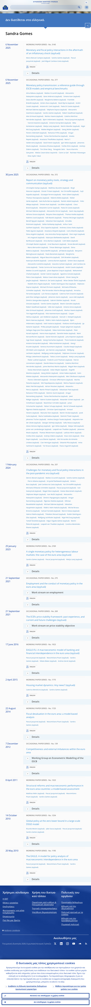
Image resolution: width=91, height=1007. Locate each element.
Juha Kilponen (71, 337)
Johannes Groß (50, 310)
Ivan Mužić (51, 494)
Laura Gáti (73, 297)
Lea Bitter (61, 204)
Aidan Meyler (55, 370)
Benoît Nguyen (31, 221)
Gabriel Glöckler (56, 300)
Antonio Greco (68, 307)
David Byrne (62, 103)
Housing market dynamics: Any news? (45, 685)
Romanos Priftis (54, 133)
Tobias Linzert (55, 356)
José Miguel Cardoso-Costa (51, 61)
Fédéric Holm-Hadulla (54, 320)
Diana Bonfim (31, 100)
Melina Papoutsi (70, 383)
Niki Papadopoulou (48, 383)
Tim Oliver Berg (46, 149)
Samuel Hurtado (47, 511)
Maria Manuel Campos (34, 58)
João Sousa (50, 829)
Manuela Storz (46, 413)
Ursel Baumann (53, 244)
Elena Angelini (31, 234)
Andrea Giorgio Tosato (55, 419)
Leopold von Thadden (61, 429)
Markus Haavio (50, 116)
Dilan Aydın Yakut (34, 156)
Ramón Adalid (66, 201)
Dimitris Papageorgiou (51, 498)
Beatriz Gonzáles (66, 304)
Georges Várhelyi (48, 423)
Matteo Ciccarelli (51, 93)
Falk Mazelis (49, 218)
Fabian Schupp (49, 406)
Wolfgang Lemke (48, 353)
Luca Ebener (43, 439)
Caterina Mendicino (33, 690)
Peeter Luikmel (33, 360)
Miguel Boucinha (46, 257)
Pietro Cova (30, 277)
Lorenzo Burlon (53, 261)
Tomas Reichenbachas (52, 136)
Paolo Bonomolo (51, 254)
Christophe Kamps (33, 188)
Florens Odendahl (33, 133)
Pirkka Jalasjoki (46, 327)
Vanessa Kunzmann (47, 347)
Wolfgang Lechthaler (45, 517)
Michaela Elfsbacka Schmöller (37, 488)
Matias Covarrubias (50, 277)
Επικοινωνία (8, 917)
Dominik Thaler (66, 416)
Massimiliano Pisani (54, 658)
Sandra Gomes (57, 58)
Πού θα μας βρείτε (11, 921)
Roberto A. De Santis (47, 280)
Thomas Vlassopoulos (34, 198)
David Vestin (48, 143)
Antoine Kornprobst (56, 123)
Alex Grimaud (31, 116)
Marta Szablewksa (45, 416)
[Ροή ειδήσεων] (86, 943)
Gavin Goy (73, 211)
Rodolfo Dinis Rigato (35, 284)
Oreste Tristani (46, 191)
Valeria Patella (31, 514)
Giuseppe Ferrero (47, 194)
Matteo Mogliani (47, 129)
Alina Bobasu (31, 93)
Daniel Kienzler (51, 337)
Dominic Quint (51, 393)
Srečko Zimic (66, 146)
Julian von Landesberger (35, 429)
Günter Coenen (46, 274)
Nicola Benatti (73, 244)
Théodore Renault (52, 514)
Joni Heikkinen (45, 317)
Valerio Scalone (45, 399)
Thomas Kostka (70, 214)
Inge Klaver (30, 340)
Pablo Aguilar (31, 231)
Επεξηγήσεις (8, 907)
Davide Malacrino (50, 363)
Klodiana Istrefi (68, 323)
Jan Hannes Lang (52, 350)
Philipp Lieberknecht (34, 356)
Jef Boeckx (63, 251)
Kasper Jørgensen (66, 327)
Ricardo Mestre (32, 829)
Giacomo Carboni (58, 264)
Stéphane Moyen (32, 494)
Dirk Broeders (66, 257)
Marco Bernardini (34, 247)
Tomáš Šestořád (32, 521)
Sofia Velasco (68, 423)
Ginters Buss (45, 103)
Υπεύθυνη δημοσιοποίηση (44, 913)
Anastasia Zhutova (46, 146)
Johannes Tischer (32, 419)
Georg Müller (67, 129)
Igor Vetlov (65, 143)
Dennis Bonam (31, 478)
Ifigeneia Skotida (32, 409)
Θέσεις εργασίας (10, 903)
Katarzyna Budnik (32, 261)
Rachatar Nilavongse (77, 153)
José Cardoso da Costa (46, 484)
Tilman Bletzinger (55, 247)
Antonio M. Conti (46, 106)
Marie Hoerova (31, 320)
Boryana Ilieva (51, 214)
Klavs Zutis (68, 436)
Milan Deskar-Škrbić (71, 280)
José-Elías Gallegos (33, 297)
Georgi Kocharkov (49, 340)
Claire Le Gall (64, 153)
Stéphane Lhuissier (69, 353)
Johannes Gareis (54, 297)
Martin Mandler (67, 126)
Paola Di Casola (66, 106)
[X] (55, 943)
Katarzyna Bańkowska (54, 237)
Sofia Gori (51, 307)
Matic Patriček (31, 386)
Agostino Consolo (66, 274)
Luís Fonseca (46, 294)
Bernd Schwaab (69, 406)
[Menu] (86, 7)
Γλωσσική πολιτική (70, 925)
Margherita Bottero (52, 100)
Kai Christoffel (66, 191)
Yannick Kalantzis (34, 123)
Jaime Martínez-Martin (51, 366)
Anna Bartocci (49, 241)
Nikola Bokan (44, 661)
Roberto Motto (56, 198)
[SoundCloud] (80, 943)
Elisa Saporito (46, 228)
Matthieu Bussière (55, 188)
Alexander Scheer (66, 399)
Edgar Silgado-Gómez (54, 521)
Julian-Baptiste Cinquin (55, 271)
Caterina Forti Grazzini (67, 294)
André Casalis (71, 267)
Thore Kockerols (70, 340)
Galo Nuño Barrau (45, 201)
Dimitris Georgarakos (34, 300)
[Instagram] (67, 943)
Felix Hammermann (53, 314)
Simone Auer (68, 96)
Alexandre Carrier (45, 208)
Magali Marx (72, 366)
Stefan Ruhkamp (48, 224)
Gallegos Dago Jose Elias (35, 330)
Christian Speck (52, 409)
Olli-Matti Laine (32, 350)
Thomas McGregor (70, 218)
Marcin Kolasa (67, 511)
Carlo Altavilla (72, 231)
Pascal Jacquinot (71, 119)
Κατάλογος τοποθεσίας (12, 930)
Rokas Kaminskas (59, 330)
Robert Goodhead (68, 113)
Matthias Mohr (31, 793)
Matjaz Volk (72, 426)
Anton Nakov (64, 373)
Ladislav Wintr (69, 433)
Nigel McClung (67, 517)
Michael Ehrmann (46, 287)
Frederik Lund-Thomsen (56, 360)
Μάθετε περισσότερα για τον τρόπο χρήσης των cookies (70, 988)
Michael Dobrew (32, 110)
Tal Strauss (47, 446)
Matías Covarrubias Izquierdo (46, 153)
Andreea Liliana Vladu (68, 228)
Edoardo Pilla (65, 442)
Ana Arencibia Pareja (53, 234)
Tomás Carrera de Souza (48, 267)
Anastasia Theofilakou (48, 139)
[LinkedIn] (61, 943)
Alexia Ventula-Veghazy (34, 426)
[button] (86, 2)
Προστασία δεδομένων (72, 903)
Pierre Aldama (33, 481)
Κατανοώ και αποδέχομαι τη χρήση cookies (47, 996)
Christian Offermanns (58, 380)
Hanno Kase (44, 333)
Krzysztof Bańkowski (54, 481)
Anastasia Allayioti (51, 231)
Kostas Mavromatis (35, 370)
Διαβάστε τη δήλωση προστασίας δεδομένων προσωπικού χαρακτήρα (27, 988)
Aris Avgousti (32, 237)
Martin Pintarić (45, 390)
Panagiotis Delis (59, 149)
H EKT (5, 899)
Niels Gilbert (67, 194)
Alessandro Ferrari (54, 211)
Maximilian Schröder (51, 403)
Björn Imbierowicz (49, 119)
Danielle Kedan (62, 333)
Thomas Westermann (47, 433)
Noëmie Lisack (31, 218)
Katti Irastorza (49, 323)
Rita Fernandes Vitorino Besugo (53, 290)
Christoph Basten (32, 244)
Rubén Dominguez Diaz (60, 284)
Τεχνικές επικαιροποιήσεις (44, 909)
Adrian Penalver (51, 386)
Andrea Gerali (63, 661)
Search (79, 7)
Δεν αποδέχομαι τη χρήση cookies (47, 1002)
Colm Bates (66, 241)
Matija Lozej (47, 126)
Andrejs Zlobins (50, 436)
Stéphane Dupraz (53, 110)
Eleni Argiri (73, 234)
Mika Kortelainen (55, 343)
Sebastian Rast (51, 221)
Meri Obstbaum (72, 376)
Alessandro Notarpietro (49, 376)
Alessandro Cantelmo (36, 264)
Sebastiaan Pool (65, 390)
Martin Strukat (65, 413)
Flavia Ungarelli (65, 446)
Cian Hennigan (46, 442)
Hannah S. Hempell (66, 317)
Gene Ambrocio (49, 96)
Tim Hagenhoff (31, 314)
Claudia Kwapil (69, 347)
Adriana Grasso (32, 214)
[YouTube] (73, 943)
